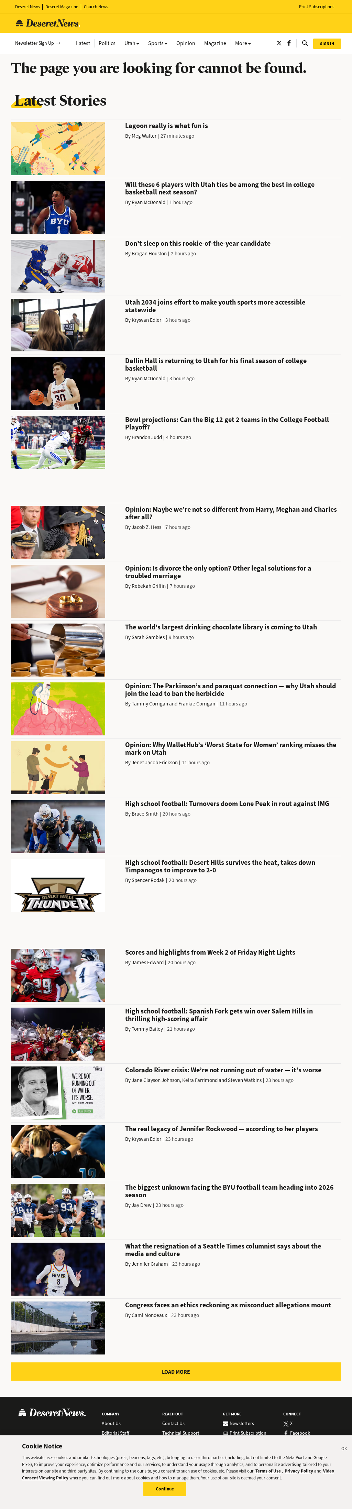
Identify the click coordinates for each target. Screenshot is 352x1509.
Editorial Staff (115, 1433)
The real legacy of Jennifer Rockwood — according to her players (221, 1129)
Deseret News (27, 7)
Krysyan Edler (146, 320)
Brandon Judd (147, 437)
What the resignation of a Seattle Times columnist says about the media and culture (223, 1250)
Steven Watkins (245, 1080)
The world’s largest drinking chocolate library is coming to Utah (221, 627)
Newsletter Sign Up (34, 43)
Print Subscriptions (316, 7)
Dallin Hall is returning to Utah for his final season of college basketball (216, 364)
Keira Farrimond (200, 1080)
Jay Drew (142, 1205)
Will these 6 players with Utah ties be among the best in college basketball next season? (220, 188)
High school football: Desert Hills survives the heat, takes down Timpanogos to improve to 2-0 (220, 866)
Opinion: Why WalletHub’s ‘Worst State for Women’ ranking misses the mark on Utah (230, 748)
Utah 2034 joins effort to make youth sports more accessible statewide (215, 306)
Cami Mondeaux (149, 1315)
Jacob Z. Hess (146, 527)
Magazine (215, 43)
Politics (107, 43)
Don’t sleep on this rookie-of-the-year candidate (198, 243)
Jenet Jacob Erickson (155, 762)
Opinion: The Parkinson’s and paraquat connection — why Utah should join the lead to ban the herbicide (230, 689)
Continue (165, 1489)
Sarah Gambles (148, 637)
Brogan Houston (149, 253)
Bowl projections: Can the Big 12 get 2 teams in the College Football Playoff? (227, 423)
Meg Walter (144, 135)
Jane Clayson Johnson (156, 1080)
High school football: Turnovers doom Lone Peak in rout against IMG (227, 803)
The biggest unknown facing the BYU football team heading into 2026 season (229, 1191)
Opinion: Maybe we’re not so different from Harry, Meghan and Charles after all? (231, 513)
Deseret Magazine (61, 7)
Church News (96, 7)
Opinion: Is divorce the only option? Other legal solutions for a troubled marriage (218, 572)
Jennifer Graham (150, 1264)
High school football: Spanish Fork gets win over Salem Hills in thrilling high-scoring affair (219, 1015)
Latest (83, 43)
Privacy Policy (299, 1471)
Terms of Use (268, 1471)
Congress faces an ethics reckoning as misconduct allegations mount (228, 1305)
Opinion (185, 43)
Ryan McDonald (148, 202)
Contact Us (173, 1423)
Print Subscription (248, 1433)
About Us (111, 1423)
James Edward (148, 962)
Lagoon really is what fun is (166, 125)
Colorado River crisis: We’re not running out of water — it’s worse (223, 1070)
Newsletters (242, 1423)
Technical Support (180, 1433)
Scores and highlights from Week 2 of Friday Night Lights (210, 952)
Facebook (300, 1433)
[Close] (344, 1449)
